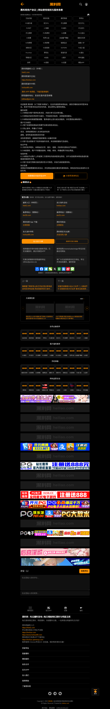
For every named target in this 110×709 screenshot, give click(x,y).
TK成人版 (81, 48)
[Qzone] (64, 269)
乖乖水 (81, 18)
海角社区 (29, 48)
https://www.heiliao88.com (32, 635)
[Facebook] (42, 269)
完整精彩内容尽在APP (37, 176)
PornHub (29, 53)
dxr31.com (61, 215)
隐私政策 (52, 708)
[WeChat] (50, 269)
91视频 (46, 62)
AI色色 (46, 57)
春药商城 (64, 18)
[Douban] (59, 269)
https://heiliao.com (29, 80)
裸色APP (81, 62)
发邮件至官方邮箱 (72, 241)
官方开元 (81, 23)
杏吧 (28, 62)
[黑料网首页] (55, 4)
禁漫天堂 (64, 53)
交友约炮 (29, 18)
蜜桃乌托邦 (81, 38)
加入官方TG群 (38, 241)
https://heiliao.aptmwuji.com (32, 640)
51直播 (63, 33)
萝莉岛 (46, 53)
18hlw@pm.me (27, 99)
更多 (81, 299)
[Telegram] (46, 269)
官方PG (46, 23)
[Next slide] (87, 308)
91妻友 (81, 53)
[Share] (37, 269)
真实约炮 (46, 18)
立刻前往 (60, 225)
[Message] (72, 269)
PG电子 (28, 28)
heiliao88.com (27, 87)
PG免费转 (46, 33)
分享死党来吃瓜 (72, 176)
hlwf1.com (26, 72)
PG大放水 (81, 33)
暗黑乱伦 (64, 43)
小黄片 (64, 57)
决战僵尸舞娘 (63, 38)
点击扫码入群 (62, 235)
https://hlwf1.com (28, 628)
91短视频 (46, 48)
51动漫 (63, 62)
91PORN (64, 48)
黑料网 (50, 701)
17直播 (46, 28)
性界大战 (46, 38)
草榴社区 (29, 57)
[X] (55, 269)
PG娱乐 (63, 28)
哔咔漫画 (81, 57)
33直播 (28, 38)
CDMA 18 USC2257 (62, 708)
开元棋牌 (64, 23)
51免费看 (46, 43)
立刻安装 (26, 225)
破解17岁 (81, 43)
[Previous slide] (23, 308)
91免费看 (29, 43)
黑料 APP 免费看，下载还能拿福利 (35, 92)
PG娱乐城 (28, 23)
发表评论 (84, 571)
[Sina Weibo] (68, 269)
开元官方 (81, 28)
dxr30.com (27, 215)
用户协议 (44, 708)
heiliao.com (61, 206)
